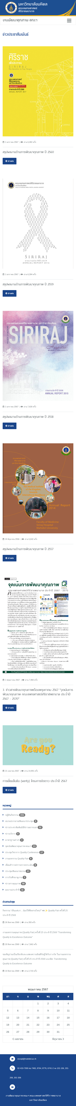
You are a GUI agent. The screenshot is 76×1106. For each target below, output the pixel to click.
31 (58, 1031)
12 (7, 1017)
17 (58, 1017)
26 (7, 1031)
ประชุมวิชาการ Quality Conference (24, 852)
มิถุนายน (57, 1039)
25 (68, 1024)
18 (68, 1017)
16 (48, 1017)
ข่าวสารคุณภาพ (15, 883)
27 (17, 1031)
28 (28, 1031)
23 (48, 1024)
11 (68, 1010)
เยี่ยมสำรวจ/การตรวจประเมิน (20, 865)
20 (17, 1024)
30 (48, 1031)
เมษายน (18, 1039)
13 (17, 1017)
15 (38, 1017)
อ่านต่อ (10, 161)
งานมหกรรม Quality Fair (18, 858)
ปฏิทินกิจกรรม (14, 815)
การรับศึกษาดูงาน (15, 877)
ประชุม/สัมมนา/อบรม (17, 871)
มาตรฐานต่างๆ (13, 840)
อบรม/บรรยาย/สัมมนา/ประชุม (20, 821)
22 (38, 1024)
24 (58, 1024)
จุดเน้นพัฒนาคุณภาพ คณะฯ (20, 846)
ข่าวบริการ (12, 834)
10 (58, 1010)
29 (38, 1031)
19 (7, 1024)
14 (28, 1017)
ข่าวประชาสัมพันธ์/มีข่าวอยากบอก (23, 827)
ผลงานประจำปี (14, 890)
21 (28, 1024)
